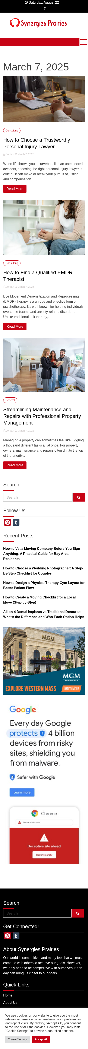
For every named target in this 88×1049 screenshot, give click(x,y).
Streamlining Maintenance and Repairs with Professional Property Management (42, 416)
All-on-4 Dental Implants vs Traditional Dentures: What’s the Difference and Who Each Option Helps (43, 614)
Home (7, 995)
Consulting (12, 130)
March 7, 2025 (25, 154)
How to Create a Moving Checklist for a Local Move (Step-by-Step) (39, 599)
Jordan (10, 154)
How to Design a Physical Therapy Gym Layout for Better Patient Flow (44, 585)
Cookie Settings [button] (18, 1039)
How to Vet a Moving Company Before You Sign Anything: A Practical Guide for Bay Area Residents (41, 554)
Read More (14, 189)
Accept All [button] (41, 1039)
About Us (10, 1002)
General (10, 400)
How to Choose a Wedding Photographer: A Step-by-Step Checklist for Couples (43, 570)
